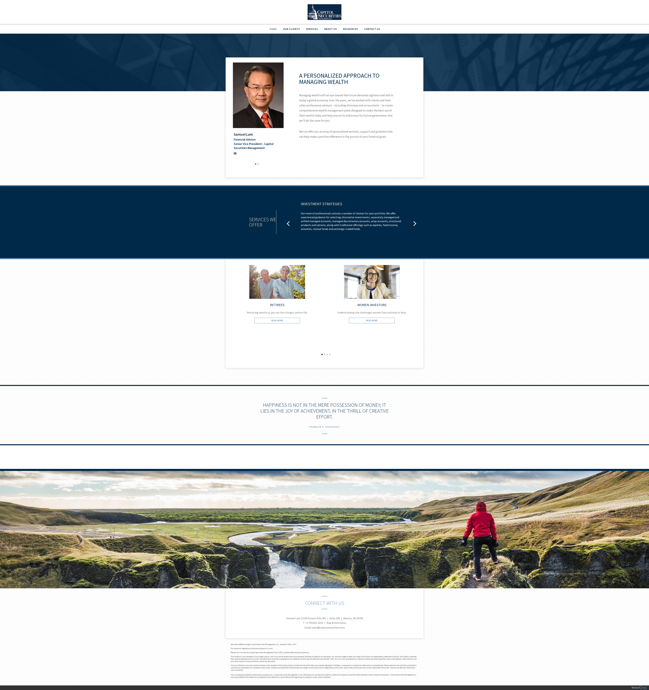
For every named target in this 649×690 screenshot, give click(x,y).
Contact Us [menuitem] (372, 29)
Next (426, 316)
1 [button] (255, 164)
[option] (258, 109)
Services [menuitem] (312, 29)
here (242, 652)
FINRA (289, 644)
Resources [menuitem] (350, 29)
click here (268, 648)
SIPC (294, 644)
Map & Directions (336, 622)
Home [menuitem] (273, 29)
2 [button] (258, 164)
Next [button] (415, 223)
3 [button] (327, 354)
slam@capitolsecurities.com (328, 627)
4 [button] (329, 354)
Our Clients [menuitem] (291, 29)
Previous (223, 316)
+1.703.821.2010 (314, 622)
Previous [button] (288, 223)
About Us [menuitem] (330, 29)
